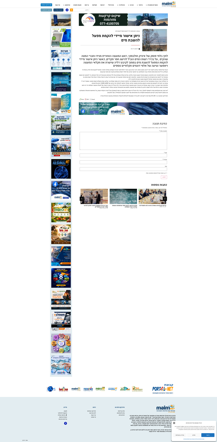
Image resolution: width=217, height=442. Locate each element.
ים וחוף (102, 5)
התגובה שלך (163, 131)
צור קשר (57, 5)
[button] (174, 423)
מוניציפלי (111, 5)
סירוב (193, 435)
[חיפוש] (71, 10)
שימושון (67, 5)
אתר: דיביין (25, 440)
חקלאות (94, 5)
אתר (166, 166)
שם (165, 152)
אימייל (165, 159)
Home (138, 31)
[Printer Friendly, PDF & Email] (87, 99)
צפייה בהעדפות (180, 435)
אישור (208, 435)
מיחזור (141, 5)
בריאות (87, 5)
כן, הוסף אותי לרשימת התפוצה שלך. (156, 173)
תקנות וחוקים (77, 5)
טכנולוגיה (122, 5)
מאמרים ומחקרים (153, 5)
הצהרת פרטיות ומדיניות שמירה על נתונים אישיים (194, 439)
